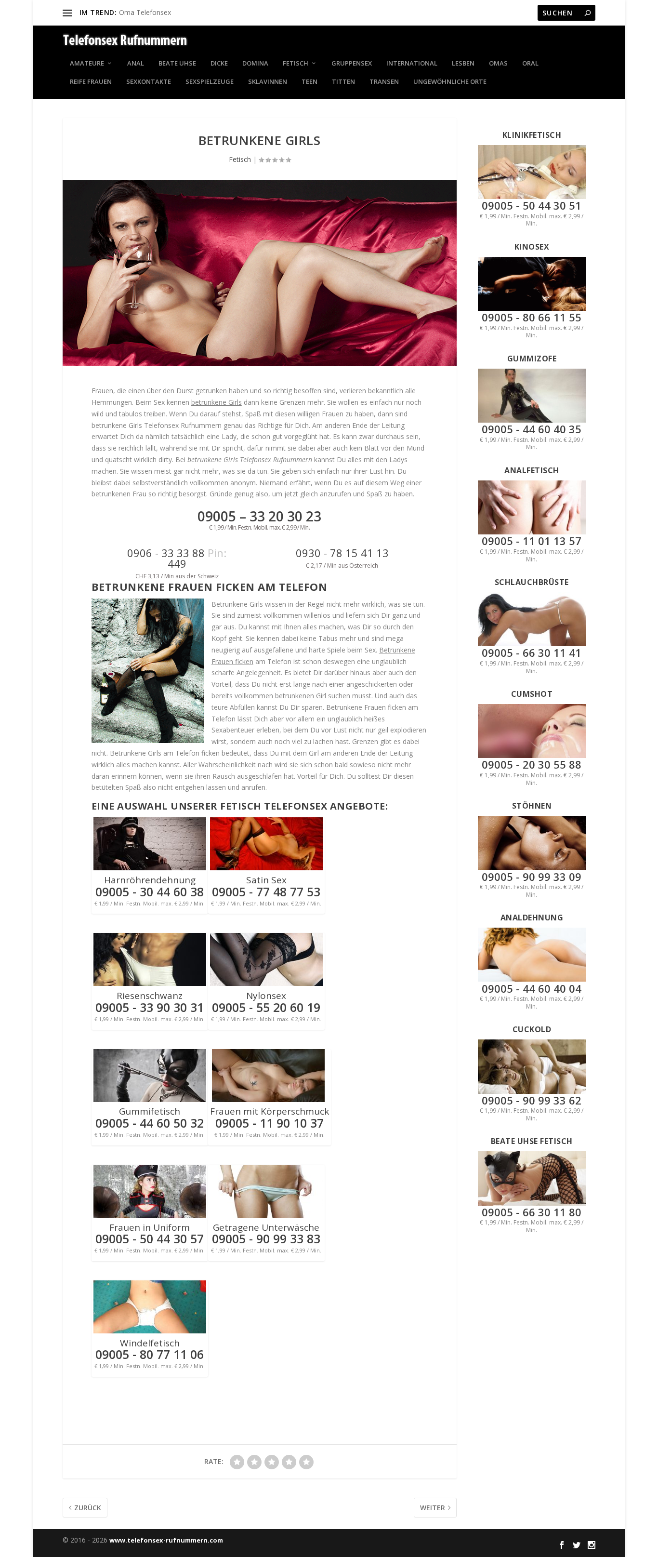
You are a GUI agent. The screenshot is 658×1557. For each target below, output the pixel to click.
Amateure (87, 63)
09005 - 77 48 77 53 (266, 891)
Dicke (219, 63)
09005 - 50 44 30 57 (149, 1238)
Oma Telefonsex (145, 12)
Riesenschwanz (150, 995)
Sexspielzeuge (209, 82)
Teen (309, 82)
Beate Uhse (177, 63)
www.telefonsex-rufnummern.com (166, 1540)
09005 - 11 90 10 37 (269, 1123)
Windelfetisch (150, 1343)
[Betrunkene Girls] (260, 273)
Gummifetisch (149, 1111)
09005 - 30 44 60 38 (149, 891)
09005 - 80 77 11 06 (149, 1354)
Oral (530, 63)
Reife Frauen (91, 82)
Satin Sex (266, 880)
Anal (135, 63)
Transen (384, 82)
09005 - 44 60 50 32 (149, 1123)
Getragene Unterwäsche (266, 1227)
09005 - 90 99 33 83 (266, 1238)
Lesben (463, 63)
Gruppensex (351, 63)
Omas (498, 63)
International (411, 63)
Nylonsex (266, 995)
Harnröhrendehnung (150, 880)
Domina (255, 63)
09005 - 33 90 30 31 (149, 1007)
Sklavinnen (267, 82)
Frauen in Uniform (149, 1227)
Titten (343, 82)
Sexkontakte (148, 82)
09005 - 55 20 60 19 (266, 1007)
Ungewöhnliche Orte (450, 82)
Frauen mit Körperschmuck (269, 1111)
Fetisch (295, 63)
